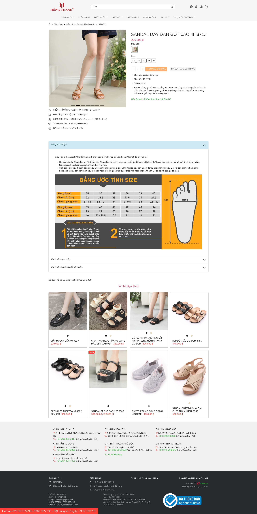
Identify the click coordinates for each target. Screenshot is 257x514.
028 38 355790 (54, 502)
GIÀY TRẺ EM (149, 17)
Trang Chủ (67, 17)
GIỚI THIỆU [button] (100, 17)
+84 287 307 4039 (65, 460)
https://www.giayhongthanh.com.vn (63, 504)
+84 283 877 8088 (65, 449)
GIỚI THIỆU (58, 482)
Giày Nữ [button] (116, 17)
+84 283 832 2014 (65, 439)
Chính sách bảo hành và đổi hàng (108, 486)
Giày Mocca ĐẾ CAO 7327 (65, 340)
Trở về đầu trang (114, 454)
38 (149, 60)
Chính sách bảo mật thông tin (65, 486)
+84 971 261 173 (168, 449)
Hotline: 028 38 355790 (16, 511)
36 (138, 60)
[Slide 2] (78, 105)
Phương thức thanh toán (104, 490)
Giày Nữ (69, 24)
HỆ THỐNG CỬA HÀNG (104, 482)
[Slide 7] (102, 105)
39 (154, 60)
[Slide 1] (73, 105)
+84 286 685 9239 (117, 449)
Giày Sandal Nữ (138, 99)
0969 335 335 (69, 502)
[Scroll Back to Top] (254, 511)
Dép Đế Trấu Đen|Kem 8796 (187, 340)
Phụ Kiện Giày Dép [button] (184, 17)
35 (133, 60)
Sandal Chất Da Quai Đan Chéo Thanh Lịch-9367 (187, 410)
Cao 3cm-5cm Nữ (154, 99)
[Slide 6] (97, 105)
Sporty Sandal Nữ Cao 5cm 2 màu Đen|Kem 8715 (108, 342)
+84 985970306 (167, 436)
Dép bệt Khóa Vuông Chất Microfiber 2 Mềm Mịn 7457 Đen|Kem (147, 340)
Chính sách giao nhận (144, 478)
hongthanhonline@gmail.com (60, 499)
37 (144, 60)
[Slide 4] (88, 105)
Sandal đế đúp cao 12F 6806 (107, 411)
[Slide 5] (92, 105)
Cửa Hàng (84, 17)
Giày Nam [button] (132, 17)
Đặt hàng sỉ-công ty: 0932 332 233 (75, 511)
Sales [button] (164, 17)
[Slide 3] (83, 105)
